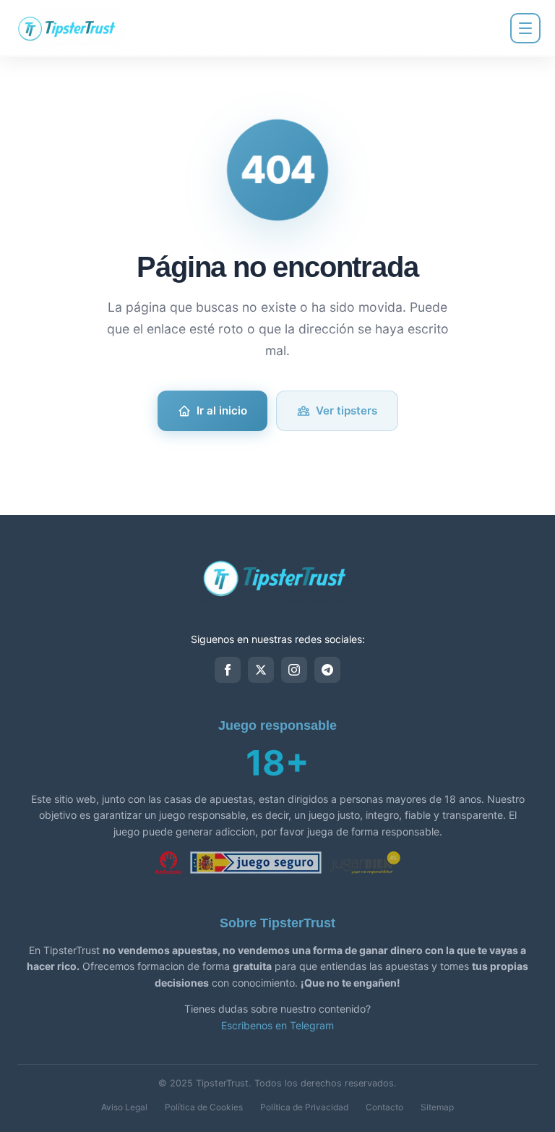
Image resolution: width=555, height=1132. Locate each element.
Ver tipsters (346, 410)
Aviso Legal (124, 1107)
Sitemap (437, 1107)
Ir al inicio (222, 410)
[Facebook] (228, 670)
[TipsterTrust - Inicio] (68, 28)
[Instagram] (294, 670)
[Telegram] (327, 670)
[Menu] (525, 28)
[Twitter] (261, 670)
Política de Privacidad (304, 1107)
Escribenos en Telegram (277, 1025)
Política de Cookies (204, 1107)
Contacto (384, 1107)
